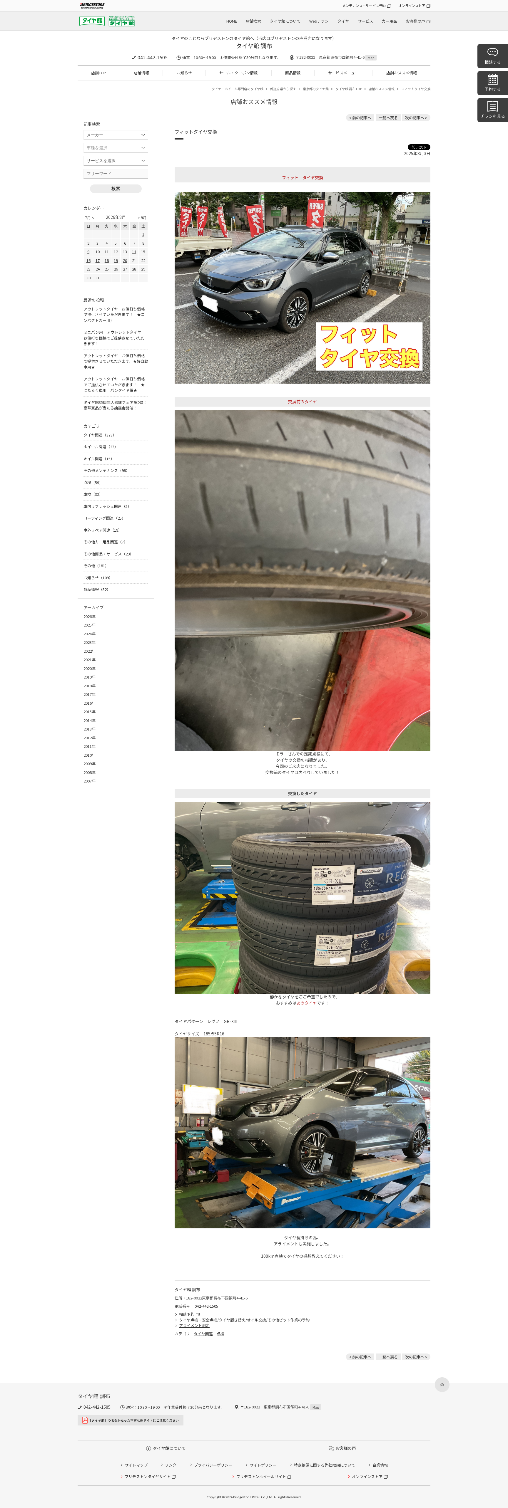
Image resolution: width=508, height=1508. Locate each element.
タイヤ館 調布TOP (348, 88)
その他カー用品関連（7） (105, 542)
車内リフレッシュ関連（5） (107, 506)
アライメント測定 (194, 1325)
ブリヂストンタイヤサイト (148, 1476)
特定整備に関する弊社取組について (324, 1465)
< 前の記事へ (360, 117)
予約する (492, 89)
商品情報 (292, 72)
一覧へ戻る (388, 117)
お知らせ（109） (98, 577)
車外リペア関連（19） (102, 530)
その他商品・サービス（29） (108, 554)
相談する (492, 62)
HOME (231, 21)
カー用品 (389, 21)
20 (125, 260)
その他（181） (96, 565)
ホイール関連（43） (100, 446)
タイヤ (343, 21)
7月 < (89, 217)
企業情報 (380, 1465)
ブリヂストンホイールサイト (261, 1476)
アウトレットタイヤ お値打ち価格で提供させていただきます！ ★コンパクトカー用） (114, 314)
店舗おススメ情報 (401, 72)
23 (88, 269)
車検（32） (93, 494)
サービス (365, 21)
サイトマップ (136, 1465)
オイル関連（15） (98, 458)
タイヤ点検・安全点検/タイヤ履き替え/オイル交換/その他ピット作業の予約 (244, 1320)
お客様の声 (415, 21)
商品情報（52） (97, 589)
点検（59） (93, 482)
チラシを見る (492, 116)
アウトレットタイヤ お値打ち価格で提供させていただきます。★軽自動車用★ (115, 361)
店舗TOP (98, 72)
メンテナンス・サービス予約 (364, 5)
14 (134, 251)
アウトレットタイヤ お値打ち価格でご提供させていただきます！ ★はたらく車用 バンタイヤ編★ (114, 384)
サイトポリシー (263, 1465)
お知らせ (184, 72)
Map (371, 57)
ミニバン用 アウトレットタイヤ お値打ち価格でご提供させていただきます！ (114, 337)
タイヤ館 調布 (254, 45)
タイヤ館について (285, 21)
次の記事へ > (416, 117)
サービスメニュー (343, 72)
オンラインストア (411, 5)
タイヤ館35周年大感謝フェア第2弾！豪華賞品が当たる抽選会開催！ (115, 405)
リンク (170, 1465)
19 (116, 260)
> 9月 (142, 217)
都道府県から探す (283, 88)
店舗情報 (141, 72)
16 (88, 260)
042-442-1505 (153, 57)
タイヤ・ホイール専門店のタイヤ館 (237, 88)
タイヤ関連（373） (99, 435)
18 (107, 260)
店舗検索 (253, 21)
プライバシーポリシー (213, 1465)
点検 (220, 1333)
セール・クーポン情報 (238, 72)
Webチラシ (319, 21)
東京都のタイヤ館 (316, 88)
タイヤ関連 (203, 1333)
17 (98, 260)
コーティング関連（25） (104, 518)
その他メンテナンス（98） (106, 470)
